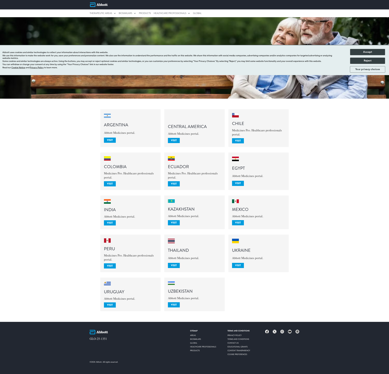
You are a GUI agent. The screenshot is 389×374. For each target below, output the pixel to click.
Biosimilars (125, 13)
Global (197, 13)
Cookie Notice (18, 68)
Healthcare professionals (170, 13)
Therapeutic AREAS (101, 13)
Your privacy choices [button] (367, 69)
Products (145, 13)
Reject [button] (367, 60)
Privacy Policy (37, 68)
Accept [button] (367, 52)
